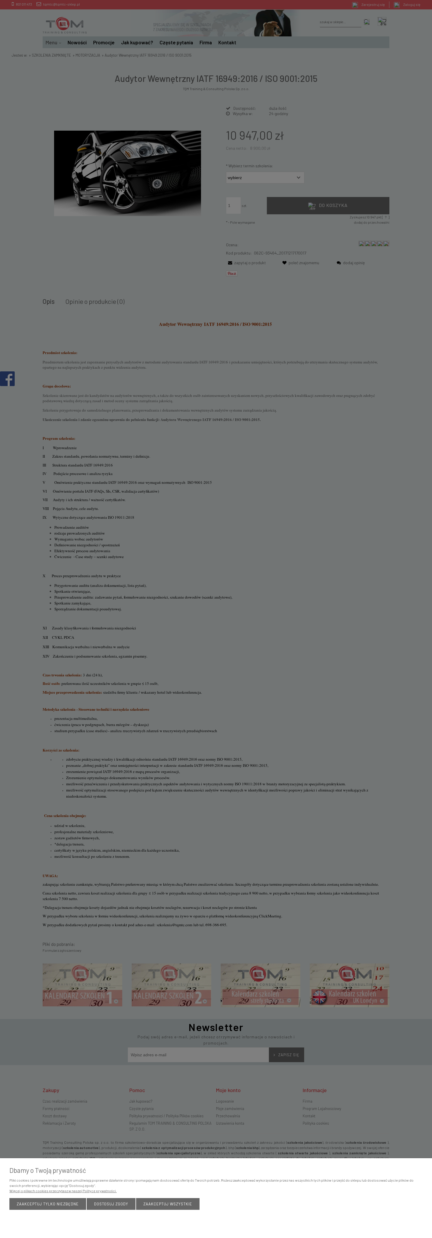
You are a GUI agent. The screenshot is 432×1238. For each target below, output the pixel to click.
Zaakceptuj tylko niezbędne (48, 1204)
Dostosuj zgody (111, 1204)
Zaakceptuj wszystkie (167, 1204)
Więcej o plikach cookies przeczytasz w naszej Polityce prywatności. (63, 1191)
